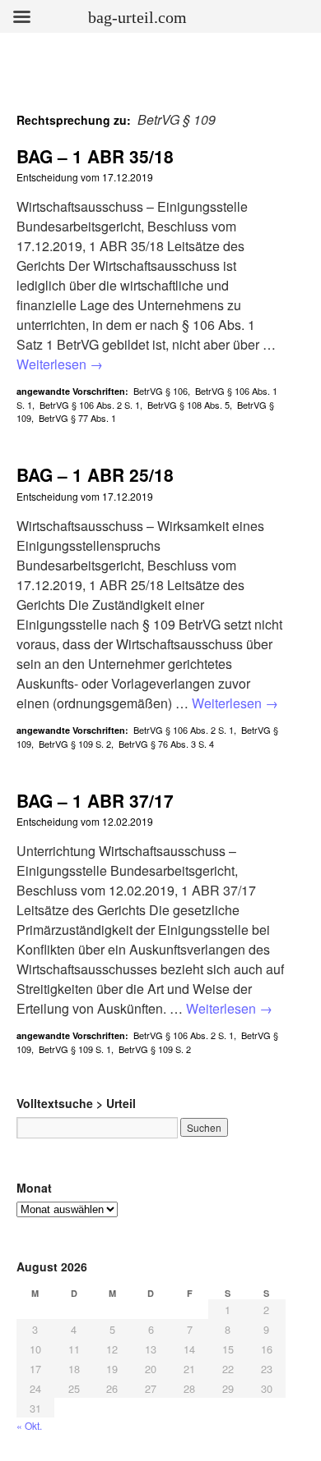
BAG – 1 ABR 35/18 (95, 156)
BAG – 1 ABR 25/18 (95, 474)
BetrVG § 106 (160, 390)
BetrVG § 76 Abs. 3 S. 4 (166, 743)
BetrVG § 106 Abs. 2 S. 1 (90, 404)
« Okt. (29, 1425)
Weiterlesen (59, 364)
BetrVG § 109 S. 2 (75, 743)
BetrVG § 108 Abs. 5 (188, 404)
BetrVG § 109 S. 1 (75, 1049)
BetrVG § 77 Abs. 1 (77, 417)
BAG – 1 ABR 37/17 (95, 800)
